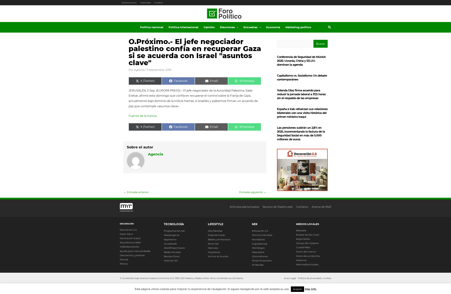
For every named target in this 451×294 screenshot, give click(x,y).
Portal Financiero (262, 260)
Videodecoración (129, 246)
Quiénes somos (129, 2)
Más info (310, 289)
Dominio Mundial (262, 235)
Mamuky (213, 247)
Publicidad (145, 2)
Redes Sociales (172, 252)
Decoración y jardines (132, 255)
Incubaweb (170, 243)
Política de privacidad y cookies (314, 278)
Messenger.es (171, 235)
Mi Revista (258, 264)
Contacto (158, 2)
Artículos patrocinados (244, 206)
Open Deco (126, 234)
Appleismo (170, 239)
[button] (236, 27)
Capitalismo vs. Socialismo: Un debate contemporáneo (302, 77)
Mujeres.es (214, 252)
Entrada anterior (136, 192)
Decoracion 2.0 (128, 229)
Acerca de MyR (321, 206)
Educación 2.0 (260, 230)
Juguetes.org (259, 243)
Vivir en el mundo (218, 256)
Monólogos (258, 247)
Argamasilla (303, 238)
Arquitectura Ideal (130, 242)
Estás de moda (216, 235)
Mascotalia (258, 252)
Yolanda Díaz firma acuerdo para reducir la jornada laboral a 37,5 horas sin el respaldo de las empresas (301, 94)
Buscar (320, 43)
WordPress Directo (174, 247)
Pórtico (124, 263)
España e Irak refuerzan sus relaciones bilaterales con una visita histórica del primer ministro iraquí (302, 112)
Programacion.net (174, 230)
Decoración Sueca (130, 238)
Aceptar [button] (297, 289)
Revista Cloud (172, 256)
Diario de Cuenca (306, 251)
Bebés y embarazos (219, 239)
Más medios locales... (308, 264)
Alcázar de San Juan (307, 234)
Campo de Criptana (307, 243)
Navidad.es (258, 239)
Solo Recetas (215, 230)
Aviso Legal (290, 278)
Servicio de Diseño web (277, 206)
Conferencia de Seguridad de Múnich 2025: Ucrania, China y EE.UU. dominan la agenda (301, 60)
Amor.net (213, 243)
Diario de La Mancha (308, 256)
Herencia (301, 260)
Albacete (301, 230)
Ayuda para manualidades (135, 251)
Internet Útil (171, 260)
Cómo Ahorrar (260, 256)
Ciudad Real (303, 247)
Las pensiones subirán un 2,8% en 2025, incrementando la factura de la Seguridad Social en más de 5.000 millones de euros (301, 133)
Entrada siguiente (252, 192)
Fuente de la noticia (143, 116)
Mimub (124, 259)
